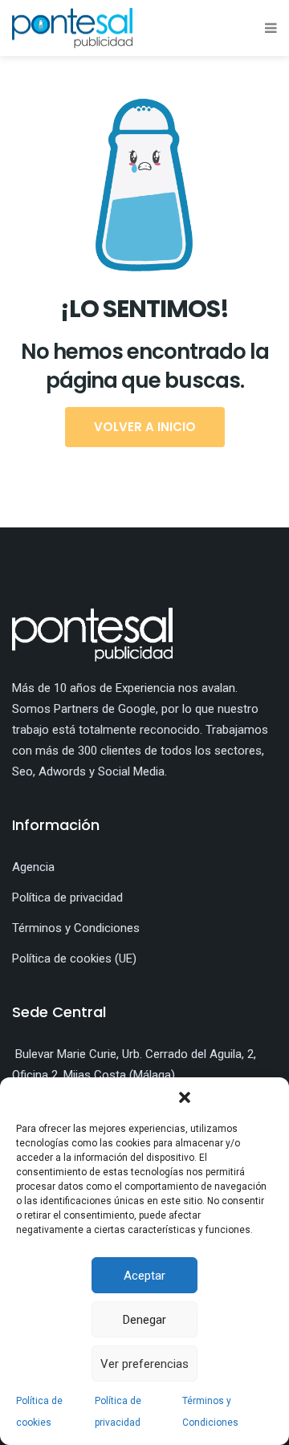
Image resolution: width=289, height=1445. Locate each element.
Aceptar (144, 1275)
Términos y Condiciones (76, 928)
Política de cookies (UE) (74, 958)
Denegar (144, 1320)
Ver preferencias (144, 1364)
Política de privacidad (67, 897)
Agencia (33, 867)
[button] (185, 1097)
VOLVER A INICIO (145, 426)
